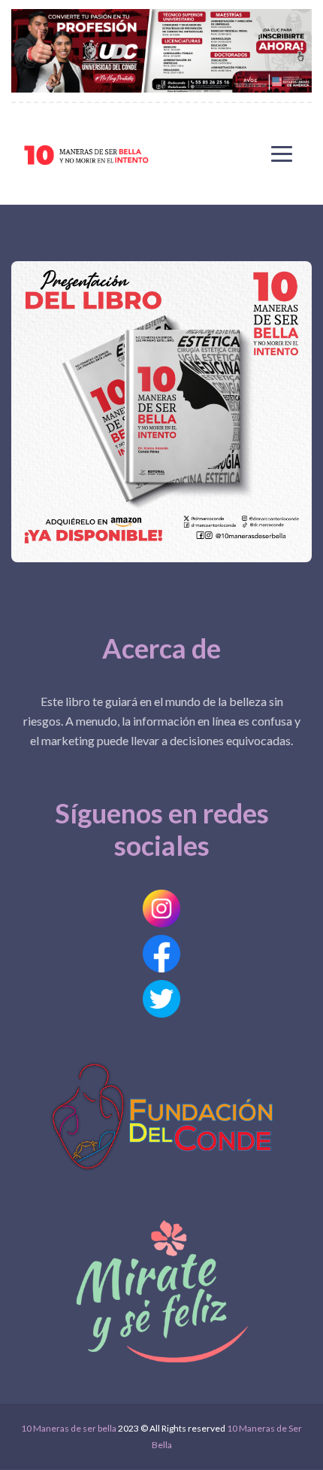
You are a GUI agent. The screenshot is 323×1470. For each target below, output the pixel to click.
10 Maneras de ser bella (68, 1428)
